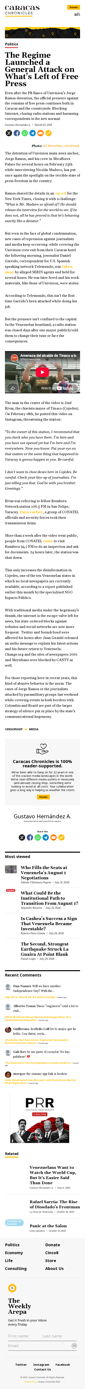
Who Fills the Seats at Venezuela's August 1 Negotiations (44, 873)
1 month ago (43, 1020)
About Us (54, 1269)
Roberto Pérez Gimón (33, 933)
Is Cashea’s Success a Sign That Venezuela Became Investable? (49, 924)
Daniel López (28, 958)
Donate (74, 7)
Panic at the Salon (48, 1226)
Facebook (63, 1364)
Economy (14, 1253)
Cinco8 (51, 1253)
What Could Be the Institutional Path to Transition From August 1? (49, 898)
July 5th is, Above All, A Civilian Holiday (30, 997)
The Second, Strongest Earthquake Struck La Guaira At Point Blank (45, 949)
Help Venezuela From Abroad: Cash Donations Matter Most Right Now (40, 1081)
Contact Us (42, 1369)
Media (34, 729)
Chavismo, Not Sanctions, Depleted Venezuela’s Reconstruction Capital (37, 1041)
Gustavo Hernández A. (18, 125)
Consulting (16, 1269)
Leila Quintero (37, 1230)
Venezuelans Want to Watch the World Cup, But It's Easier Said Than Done (53, 1175)
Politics (11, 44)
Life (9, 1261)
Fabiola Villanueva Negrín (36, 882)
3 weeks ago (62, 997)
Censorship (14, 729)
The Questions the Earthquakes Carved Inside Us (38, 1063)
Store (50, 1261)
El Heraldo (52, 146)
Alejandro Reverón (31, 908)
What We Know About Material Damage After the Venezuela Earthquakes (38, 1018)
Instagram (41, 1364)
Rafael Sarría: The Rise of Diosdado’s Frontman (55, 1204)
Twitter (21, 1364)
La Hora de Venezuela (41, 1211)
